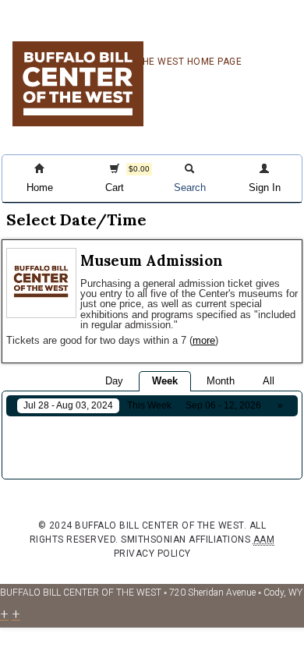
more (204, 340)
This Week (149, 405)
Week (165, 381)
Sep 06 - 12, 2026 (223, 405)
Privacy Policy (152, 553)
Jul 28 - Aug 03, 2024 (68, 405)
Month (221, 381)
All (268, 381)
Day (114, 381)
